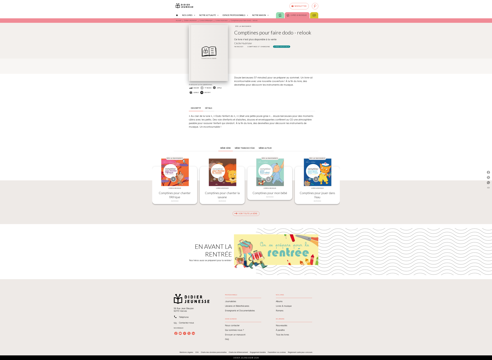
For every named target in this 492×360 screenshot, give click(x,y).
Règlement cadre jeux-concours (300, 352)
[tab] (177, 15)
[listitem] (176, 333)
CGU (197, 352)
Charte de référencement (238, 352)
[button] (299, 6)
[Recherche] (315, 6)
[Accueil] (184, 6)
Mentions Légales (186, 352)
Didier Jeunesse (190, 20)
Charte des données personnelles (214, 352)
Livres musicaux (222, 20)
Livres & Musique (206, 20)
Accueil (178, 20)
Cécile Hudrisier (243, 43)
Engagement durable (258, 352)
